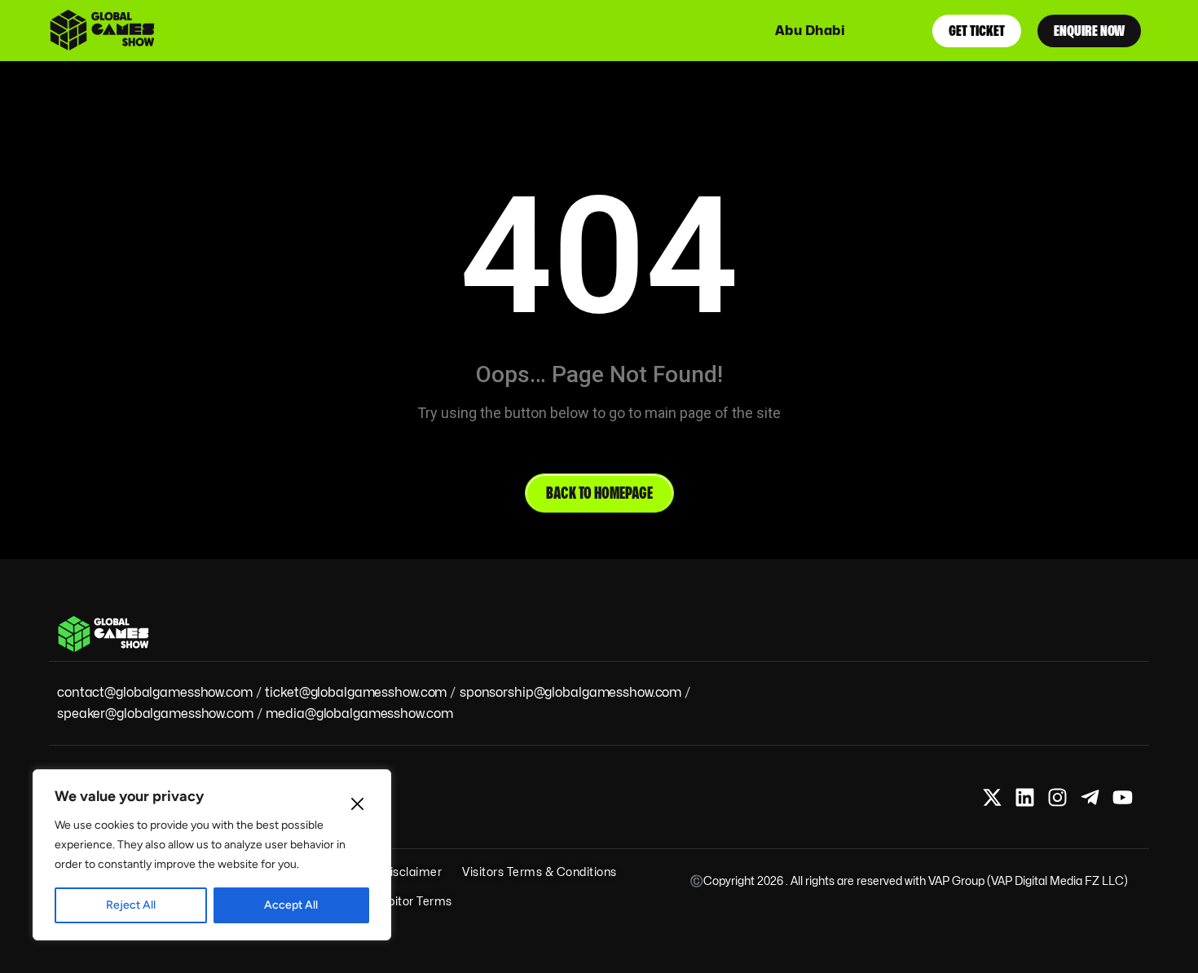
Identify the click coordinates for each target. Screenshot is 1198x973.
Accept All (291, 905)
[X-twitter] (992, 797)
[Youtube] (1122, 797)
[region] (212, 854)
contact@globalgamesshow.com (155, 692)
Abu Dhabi (810, 30)
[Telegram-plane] (1090, 797)
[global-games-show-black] (111, 31)
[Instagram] (1057, 797)
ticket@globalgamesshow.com (356, 692)
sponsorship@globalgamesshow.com (570, 692)
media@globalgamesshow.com (359, 713)
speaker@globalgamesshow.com (155, 713)
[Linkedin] (1025, 797)
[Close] (357, 803)
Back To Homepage (599, 493)
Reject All (131, 905)
